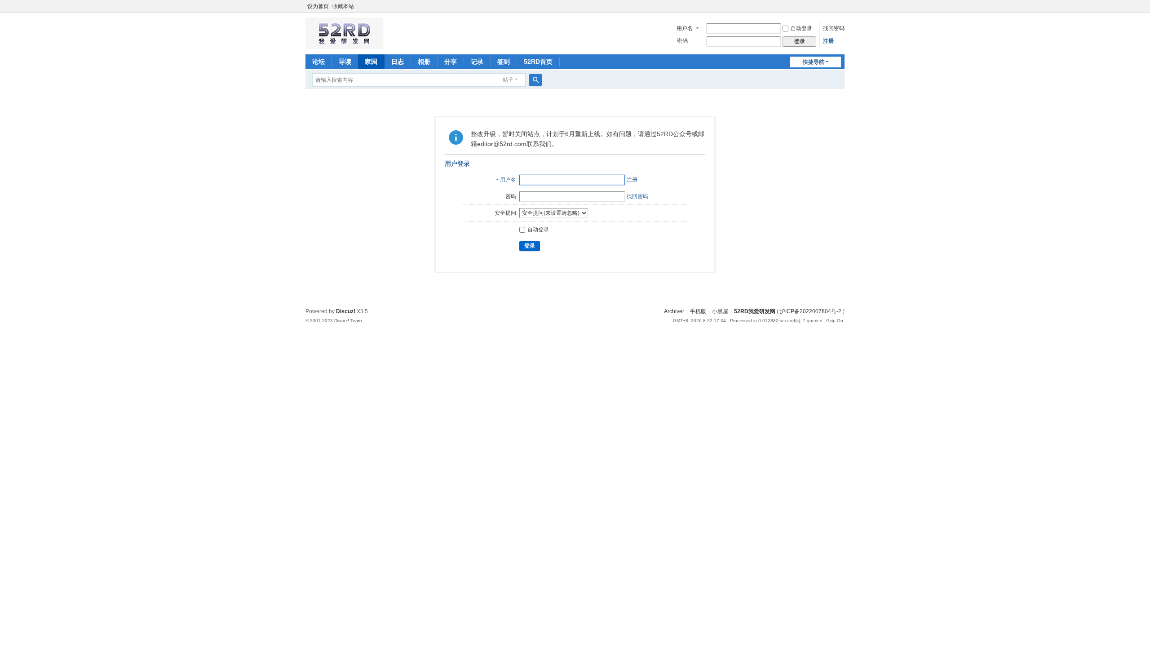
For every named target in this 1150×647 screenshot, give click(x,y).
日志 (397, 61)
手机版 (698, 311)
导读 (345, 61)
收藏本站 (343, 6)
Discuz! (345, 311)
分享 (450, 61)
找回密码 (834, 28)
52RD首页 (538, 61)
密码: (511, 196)
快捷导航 (813, 62)
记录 (477, 61)
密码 (682, 41)
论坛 (318, 61)
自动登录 (801, 28)
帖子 (508, 80)
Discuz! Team (348, 320)
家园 (371, 61)
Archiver (674, 311)
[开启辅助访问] (842, 6)
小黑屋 (720, 311)
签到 (503, 61)
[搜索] (535, 80)
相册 (424, 61)
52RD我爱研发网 (754, 311)
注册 (828, 41)
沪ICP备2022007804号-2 (810, 311)
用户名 (685, 28)
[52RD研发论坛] (344, 45)
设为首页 (318, 6)
